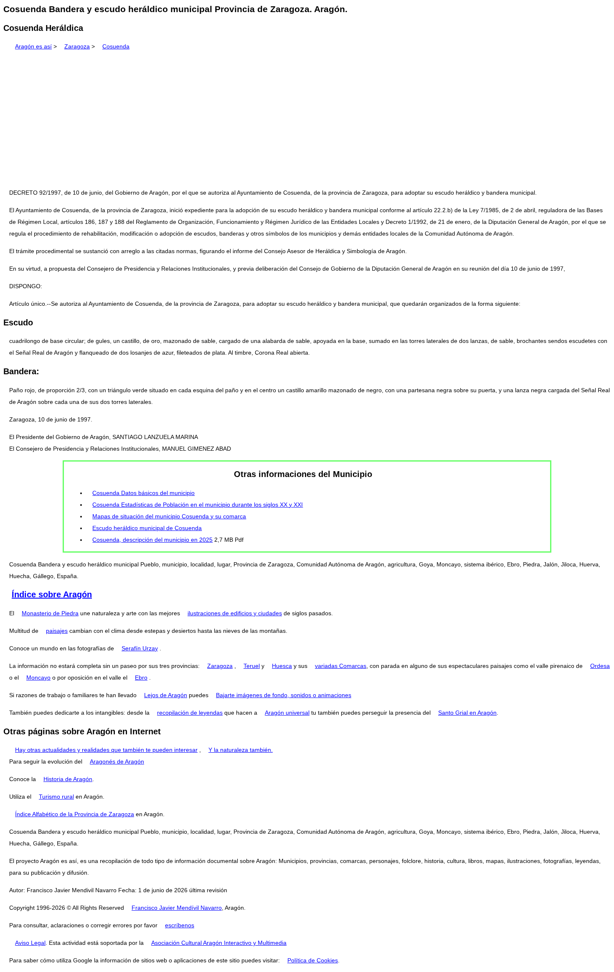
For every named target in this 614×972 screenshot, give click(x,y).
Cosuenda (115, 46)
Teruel (252, 665)
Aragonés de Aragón (117, 761)
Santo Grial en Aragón (467, 712)
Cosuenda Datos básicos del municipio (143, 493)
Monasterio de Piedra (50, 613)
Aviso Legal (30, 942)
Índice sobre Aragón (52, 594)
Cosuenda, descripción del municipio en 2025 (152, 539)
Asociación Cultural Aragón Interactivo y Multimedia (219, 942)
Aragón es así (33, 46)
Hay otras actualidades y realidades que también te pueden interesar (106, 749)
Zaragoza (77, 46)
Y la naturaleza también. (240, 749)
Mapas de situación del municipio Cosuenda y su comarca (169, 516)
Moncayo (38, 677)
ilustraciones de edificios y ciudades (235, 613)
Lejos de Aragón (165, 695)
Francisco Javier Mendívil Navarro (177, 907)
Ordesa (600, 665)
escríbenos (179, 925)
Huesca (282, 665)
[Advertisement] (307, 116)
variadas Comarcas (340, 665)
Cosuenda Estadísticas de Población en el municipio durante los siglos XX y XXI (197, 504)
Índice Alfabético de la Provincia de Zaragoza (74, 814)
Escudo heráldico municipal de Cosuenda (147, 528)
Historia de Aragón (67, 779)
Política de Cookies (312, 960)
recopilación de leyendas (190, 712)
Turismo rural (56, 796)
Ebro (141, 677)
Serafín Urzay (140, 648)
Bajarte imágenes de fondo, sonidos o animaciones (283, 695)
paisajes (57, 630)
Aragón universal (287, 712)
